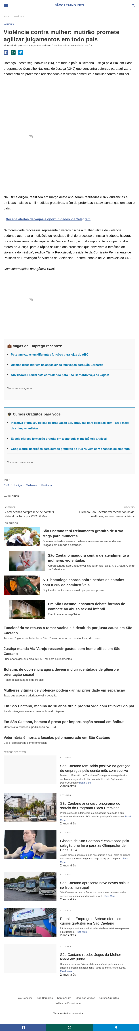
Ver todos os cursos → (20, 462)
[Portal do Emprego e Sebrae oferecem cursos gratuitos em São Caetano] (30, 922)
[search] (133, 5)
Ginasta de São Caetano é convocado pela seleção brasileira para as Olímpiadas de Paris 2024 (94, 845)
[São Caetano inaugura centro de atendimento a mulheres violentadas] (27, 561)
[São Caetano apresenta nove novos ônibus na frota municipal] (30, 886)
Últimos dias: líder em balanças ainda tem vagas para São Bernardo (57, 364)
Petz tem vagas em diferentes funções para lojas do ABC (50, 354)
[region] (31, 136)
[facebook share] (6, 52)
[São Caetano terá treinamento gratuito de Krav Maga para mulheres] (22, 536)
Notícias (19, 17)
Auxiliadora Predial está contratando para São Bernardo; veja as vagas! (60, 375)
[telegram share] (20, 52)
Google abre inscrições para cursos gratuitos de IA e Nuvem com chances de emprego (70, 448)
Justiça (17, 485)
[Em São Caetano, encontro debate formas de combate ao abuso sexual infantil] (27, 609)
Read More (85, 782)
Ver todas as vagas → (19, 388)
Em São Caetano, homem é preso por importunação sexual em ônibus (64, 722)
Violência (46, 485)
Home (7, 17)
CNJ (6, 485)
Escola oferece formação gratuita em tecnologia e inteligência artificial (59, 438)
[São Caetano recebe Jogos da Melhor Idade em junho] (30, 958)
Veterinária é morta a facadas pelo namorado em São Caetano (57, 738)
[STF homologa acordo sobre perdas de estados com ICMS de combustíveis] (22, 585)
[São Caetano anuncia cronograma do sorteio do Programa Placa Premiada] (30, 807)
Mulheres (31, 485)
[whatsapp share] (13, 52)
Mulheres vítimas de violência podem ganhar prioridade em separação (64, 690)
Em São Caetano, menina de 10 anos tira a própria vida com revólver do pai (69, 706)
